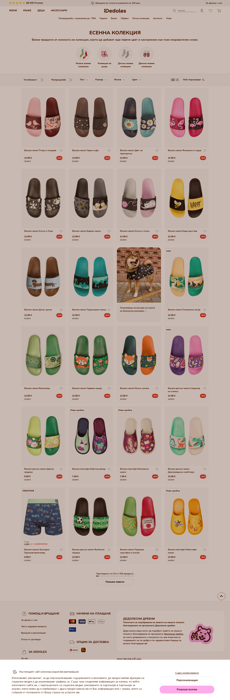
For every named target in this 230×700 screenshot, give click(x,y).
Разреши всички (187, 689)
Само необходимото (187, 673)
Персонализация (187, 680)
